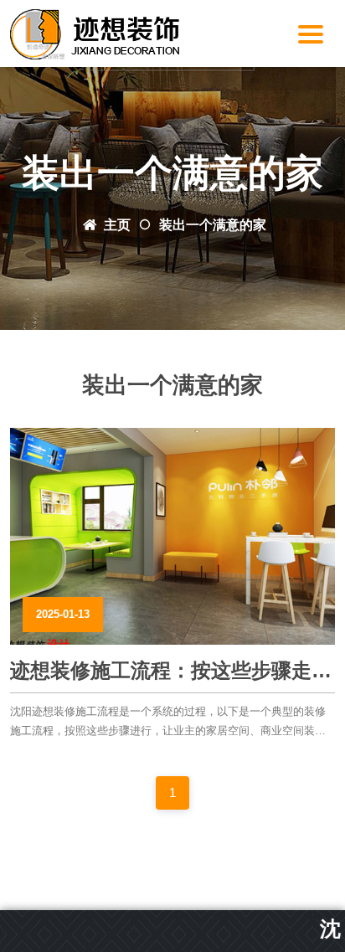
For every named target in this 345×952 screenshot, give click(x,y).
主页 (117, 225)
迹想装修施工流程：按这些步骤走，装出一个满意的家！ (171, 671)
